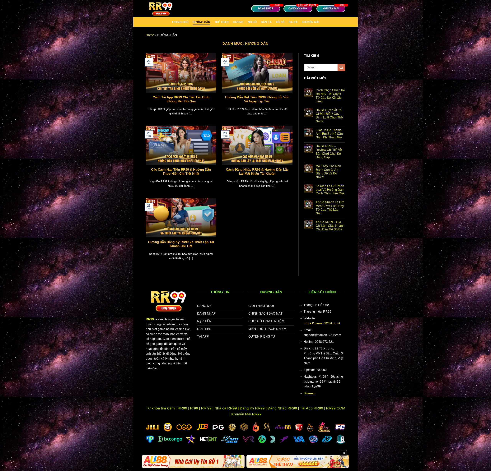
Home (150, 35)
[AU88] (193, 461)
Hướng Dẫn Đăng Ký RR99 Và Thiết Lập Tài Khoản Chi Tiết (181, 244)
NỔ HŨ (252, 22)
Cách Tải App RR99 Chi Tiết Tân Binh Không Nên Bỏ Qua (181, 99)
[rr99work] (165, 8)
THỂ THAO (221, 22)
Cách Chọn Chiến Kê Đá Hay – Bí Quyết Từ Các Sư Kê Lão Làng (330, 96)
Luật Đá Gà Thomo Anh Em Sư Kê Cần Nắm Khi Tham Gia (329, 133)
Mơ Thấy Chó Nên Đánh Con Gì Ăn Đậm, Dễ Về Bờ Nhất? (328, 171)
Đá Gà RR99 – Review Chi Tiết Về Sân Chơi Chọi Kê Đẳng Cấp (329, 152)
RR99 (150, 319)
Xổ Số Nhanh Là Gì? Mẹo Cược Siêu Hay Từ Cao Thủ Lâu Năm (330, 208)
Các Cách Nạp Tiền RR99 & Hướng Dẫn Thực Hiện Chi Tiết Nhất (181, 172)
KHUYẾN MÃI (310, 22)
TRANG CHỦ (180, 22)
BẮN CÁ (266, 22)
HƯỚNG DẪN (201, 22)
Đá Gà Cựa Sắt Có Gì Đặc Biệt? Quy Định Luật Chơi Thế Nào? (329, 116)
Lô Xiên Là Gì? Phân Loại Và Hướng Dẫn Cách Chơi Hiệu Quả (330, 189)
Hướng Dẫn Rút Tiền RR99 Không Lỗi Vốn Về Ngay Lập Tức (257, 99)
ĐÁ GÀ (293, 22)
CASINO (238, 22)
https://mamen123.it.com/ (322, 323)
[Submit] (341, 67)
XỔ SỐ (280, 22)
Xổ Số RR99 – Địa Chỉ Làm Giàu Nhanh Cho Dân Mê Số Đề (330, 225)
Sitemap (310, 393)
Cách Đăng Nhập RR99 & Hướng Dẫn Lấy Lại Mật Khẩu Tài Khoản (257, 172)
